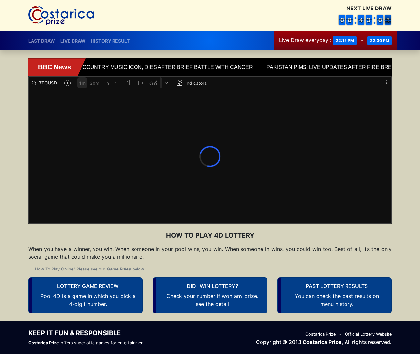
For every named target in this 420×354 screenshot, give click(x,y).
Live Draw (73, 41)
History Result (110, 41)
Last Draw (41, 41)
